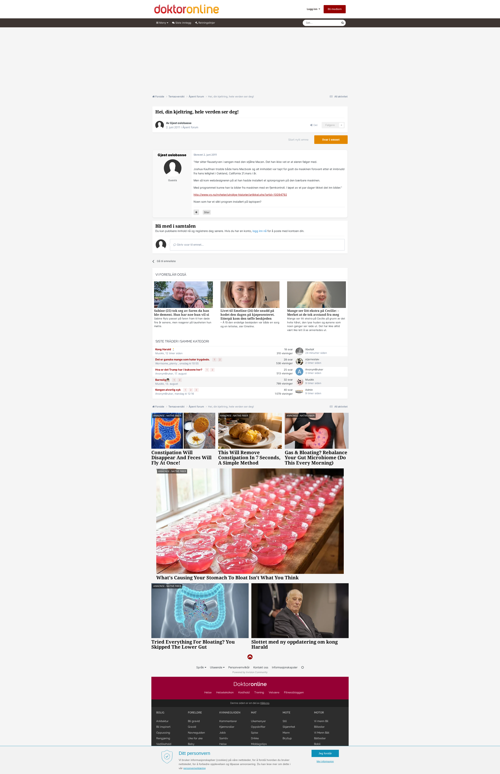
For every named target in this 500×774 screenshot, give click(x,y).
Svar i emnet (331, 139)
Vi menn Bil (321, 721)
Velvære (274, 692)
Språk (200, 667)
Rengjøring (163, 738)
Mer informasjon (325, 761)
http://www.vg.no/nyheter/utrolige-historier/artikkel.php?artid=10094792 (240, 194)
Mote (286, 712)
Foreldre (195, 712)
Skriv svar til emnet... (190, 244)
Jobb (222, 732)
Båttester (320, 738)
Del (314, 125)
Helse (208, 692)
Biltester (319, 726)
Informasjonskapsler (284, 667)
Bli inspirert (163, 726)
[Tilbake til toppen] (250, 657)
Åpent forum (190, 127)
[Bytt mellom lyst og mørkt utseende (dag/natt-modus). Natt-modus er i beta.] (302, 667)
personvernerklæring (194, 768)
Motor (319, 712)
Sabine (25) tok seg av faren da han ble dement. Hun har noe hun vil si (181, 313)
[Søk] (342, 23)
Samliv (223, 738)
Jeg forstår (325, 753)
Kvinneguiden (229, 712)
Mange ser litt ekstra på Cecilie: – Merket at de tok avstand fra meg (313, 313)
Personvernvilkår (239, 667)
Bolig (160, 712)
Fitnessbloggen (294, 692)
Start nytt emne (298, 139)
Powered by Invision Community (250, 672)
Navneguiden (196, 732)
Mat (254, 712)
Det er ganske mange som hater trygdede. (182, 359)
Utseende (216, 667)
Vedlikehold (163, 743)
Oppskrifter (258, 726)
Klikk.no (264, 703)
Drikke (255, 738)
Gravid (192, 726)
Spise (254, 732)
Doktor (250, 684)
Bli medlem (335, 9)
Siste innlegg (183, 22)
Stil (285, 721)
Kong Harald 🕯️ (165, 349)
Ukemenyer (258, 721)
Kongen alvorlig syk (168, 389)
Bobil (317, 743)
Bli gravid (194, 721)
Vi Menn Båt (321, 732)
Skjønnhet (289, 726)
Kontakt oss (260, 667)
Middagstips (259, 743)
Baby (191, 743)
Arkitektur (162, 721)
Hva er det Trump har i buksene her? (179, 369)
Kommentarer (228, 721)
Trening (259, 692)
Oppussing (163, 732)
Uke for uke (195, 738)
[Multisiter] (196, 212)
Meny (162, 22)
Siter (207, 212)
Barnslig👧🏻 (162, 379)
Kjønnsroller (226, 726)
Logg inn (313, 9)
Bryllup (287, 738)
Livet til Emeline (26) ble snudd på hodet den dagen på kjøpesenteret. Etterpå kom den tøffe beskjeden (248, 314)
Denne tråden (328, 22)
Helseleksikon (225, 692)
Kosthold (244, 692)
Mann (286, 732)
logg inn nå (260, 231)
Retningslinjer (206, 22)
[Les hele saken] (183, 295)
